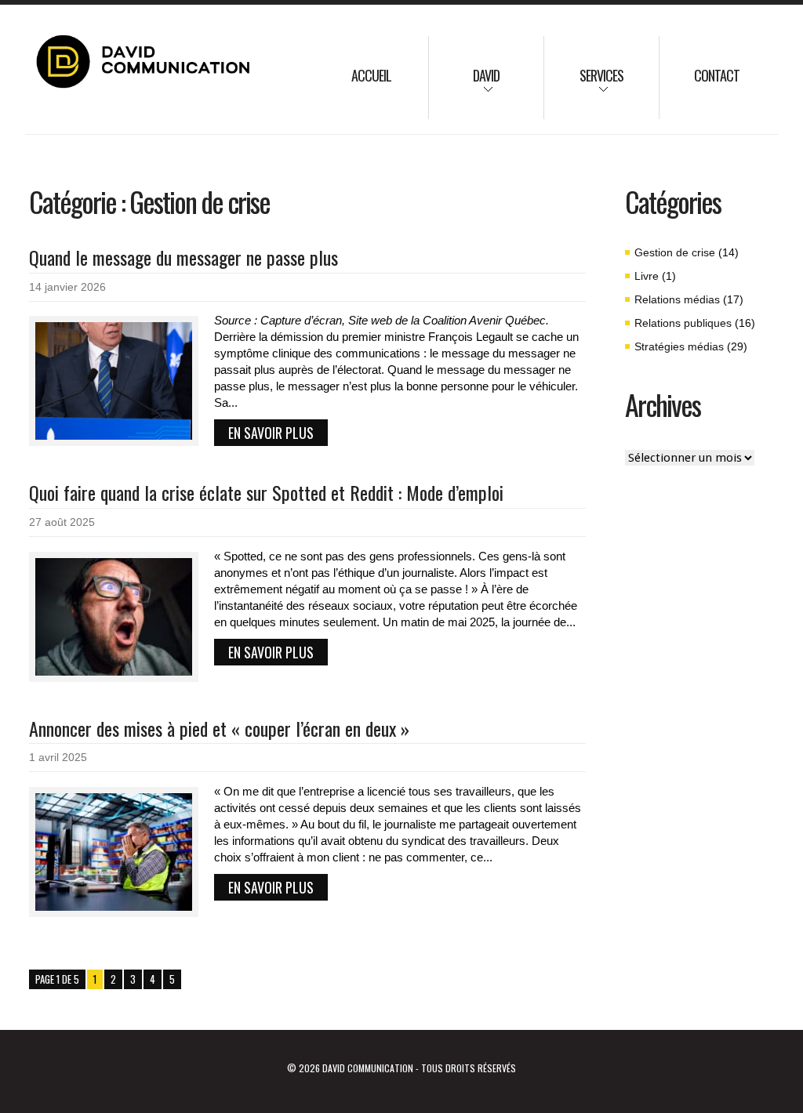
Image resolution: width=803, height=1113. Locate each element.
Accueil (371, 75)
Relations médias (677, 299)
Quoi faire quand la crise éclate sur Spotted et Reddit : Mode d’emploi (266, 492)
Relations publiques (683, 323)
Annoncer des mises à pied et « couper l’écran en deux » (219, 728)
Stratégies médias (679, 346)
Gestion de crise (674, 252)
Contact (716, 75)
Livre (646, 276)
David (464, 86)
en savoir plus (271, 432)
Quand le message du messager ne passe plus (183, 257)
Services (583, 86)
